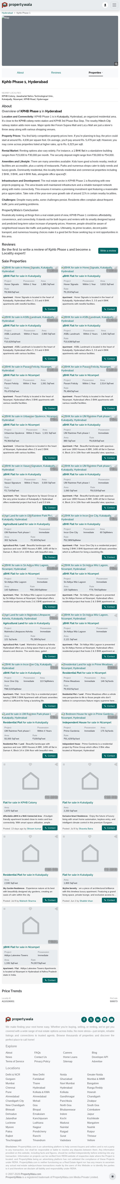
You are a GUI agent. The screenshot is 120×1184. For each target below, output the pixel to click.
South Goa (93, 1105)
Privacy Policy (42, 1061)
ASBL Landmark (12, 334)
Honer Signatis (11, 284)
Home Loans (70, 1057)
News (9, 1057)
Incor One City (71, 532)
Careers (67, 1052)
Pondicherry (39, 1131)
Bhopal (37, 1109)
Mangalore (93, 1122)
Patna (9, 1131)
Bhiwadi (10, 1109)
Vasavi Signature (12, 482)
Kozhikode (93, 1118)
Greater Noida (95, 1074)
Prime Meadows (72, 681)
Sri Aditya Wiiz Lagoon (15, 582)
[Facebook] (84, 1019)
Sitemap (67, 1061)
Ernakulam (39, 1114)
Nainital (64, 1127)
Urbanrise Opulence (14, 433)
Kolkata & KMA (41, 1092)
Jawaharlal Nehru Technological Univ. (34, 96)
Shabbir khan (86, 901)
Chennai (10, 1087)
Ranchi (37, 1136)
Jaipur (90, 1114)
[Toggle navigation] (114, 5)
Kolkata (64, 1092)
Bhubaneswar (67, 1109)
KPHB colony (26, 121)
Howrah (91, 1092)
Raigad (64, 1131)
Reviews (56, 72)
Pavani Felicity (11, 383)
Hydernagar (42, 99)
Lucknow (11, 1122)
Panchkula (66, 1101)
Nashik (91, 1127)
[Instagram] (105, 1019)
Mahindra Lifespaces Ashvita (18, 631)
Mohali (36, 1101)
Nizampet (17, 99)
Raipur (91, 1131)
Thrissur (91, 1136)
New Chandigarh (15, 1105)
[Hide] (4, 764)
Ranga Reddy (95, 1087)
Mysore (10, 1127)
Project (7, 281)
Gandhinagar (67, 1096)
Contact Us (40, 1057)
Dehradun (11, 1114)
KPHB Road (29, 99)
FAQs (37, 1052)
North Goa (65, 1105)
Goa (35, 1105)
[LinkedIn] (98, 1019)
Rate (6, 289)
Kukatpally (7, 99)
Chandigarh (93, 1096)
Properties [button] (95, 72)
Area (6, 807)
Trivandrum (39, 1140)
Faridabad (38, 1079)
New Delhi (39, 1074)
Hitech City (104, 121)
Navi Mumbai (67, 1083)
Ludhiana (38, 1122)
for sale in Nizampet (21, 375)
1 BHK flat (79, 150)
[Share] (56, 764)
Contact (51, 828)
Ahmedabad (12, 1096)
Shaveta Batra (86, 828)
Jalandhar (11, 1118)
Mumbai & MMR (96, 1079)
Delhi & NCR (13, 1074)
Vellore (91, 1140)
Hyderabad (7, 13)
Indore (63, 1114)
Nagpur (37, 1127)
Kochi (63, 1118)
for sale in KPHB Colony (20, 802)
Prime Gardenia (71, 731)
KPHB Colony (8, 96)
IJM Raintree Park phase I (77, 433)
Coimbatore (93, 1109)
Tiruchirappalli (13, 1140)
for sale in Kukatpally (77, 802)
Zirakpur (91, 1101)
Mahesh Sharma (28, 901)
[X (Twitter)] (91, 1019)
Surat (63, 1136)
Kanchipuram (40, 1118)
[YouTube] (111, 1019)
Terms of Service (15, 1061)
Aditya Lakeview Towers (16, 955)
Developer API (100, 1057)
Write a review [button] (108, 250)
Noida (63, 1074)
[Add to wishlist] (30, 764)
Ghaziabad (66, 1079)
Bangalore (93, 1083)
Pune (9, 1092)
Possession (29, 281)
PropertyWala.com (31, 1174)
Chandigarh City (15, 1101)
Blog (94, 1052)
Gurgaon (10, 1079)
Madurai (64, 1122)
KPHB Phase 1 (30, 111)
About (20, 72)
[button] (105, 5)
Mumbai (10, 1083)
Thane (36, 1083)
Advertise (97, 1061)
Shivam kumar (34, 828)
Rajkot (9, 1136)
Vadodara (65, 1140)
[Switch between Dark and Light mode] (112, 1176)
